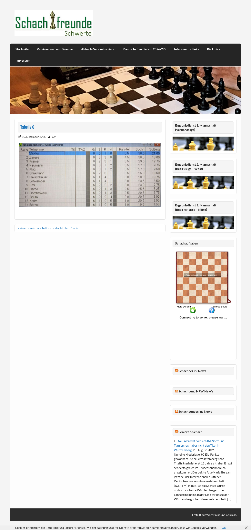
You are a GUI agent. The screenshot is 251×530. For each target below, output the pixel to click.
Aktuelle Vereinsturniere (97, 49)
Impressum (22, 60)
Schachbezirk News (192, 371)
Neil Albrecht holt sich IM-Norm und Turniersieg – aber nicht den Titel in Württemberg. (199, 445)
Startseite (22, 49)
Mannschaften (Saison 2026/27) (144, 49)
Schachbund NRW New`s (195, 391)
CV (54, 136)
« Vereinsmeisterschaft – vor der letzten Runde (48, 228)
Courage (231, 514)
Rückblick (213, 49)
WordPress (213, 514)
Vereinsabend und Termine (55, 49)
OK (224, 527)
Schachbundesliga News (195, 411)
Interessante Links (186, 49)
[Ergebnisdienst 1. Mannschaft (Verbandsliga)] (203, 149)
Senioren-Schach (190, 432)
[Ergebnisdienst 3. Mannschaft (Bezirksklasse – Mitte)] (203, 228)
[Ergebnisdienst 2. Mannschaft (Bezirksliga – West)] (203, 182)
